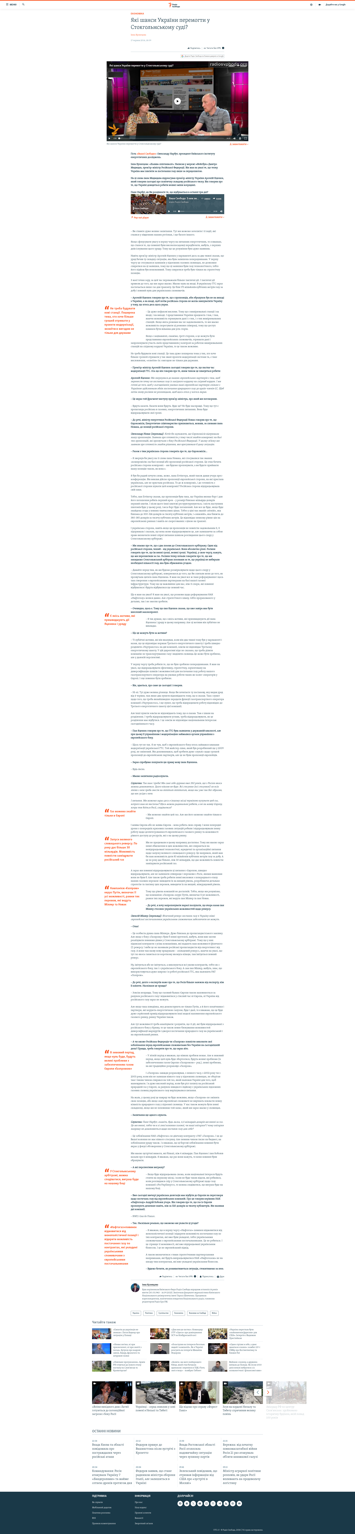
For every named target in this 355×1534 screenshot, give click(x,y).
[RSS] (226, 1503)
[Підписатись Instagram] (206, 1503)
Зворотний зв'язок (144, 1523)
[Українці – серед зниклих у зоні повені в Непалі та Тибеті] (156, 1392)
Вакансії (139, 1518)
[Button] (194, 48)
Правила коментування (104, 1523)
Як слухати (97, 1502)
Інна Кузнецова (138, 35)
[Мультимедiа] (320, 5)
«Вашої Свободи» (146, 154)
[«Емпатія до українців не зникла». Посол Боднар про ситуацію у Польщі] (101, 1333)
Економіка (137, 14)
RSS (94, 1518)
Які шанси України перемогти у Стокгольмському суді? (141, 65)
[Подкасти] (311, 5)
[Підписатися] (239, 1503)
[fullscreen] (245, 138)
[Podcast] (232, 1503)
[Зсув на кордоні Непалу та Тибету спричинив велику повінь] (243, 1392)
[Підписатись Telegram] (219, 1503)
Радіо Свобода (182, 202)
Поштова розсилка (101, 1513)
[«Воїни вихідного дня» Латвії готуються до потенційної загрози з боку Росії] (112, 1392)
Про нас (139, 1502)
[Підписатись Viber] (213, 1503)
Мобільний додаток (101, 1508)
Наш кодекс (141, 1508)
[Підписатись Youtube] (199, 1503)
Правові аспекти (143, 1513)
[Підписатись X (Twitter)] (193, 1503)
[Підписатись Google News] (186, 1503)
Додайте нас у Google (336, 5)
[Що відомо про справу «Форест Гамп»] (199, 1392)
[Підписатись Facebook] (180, 1503)
